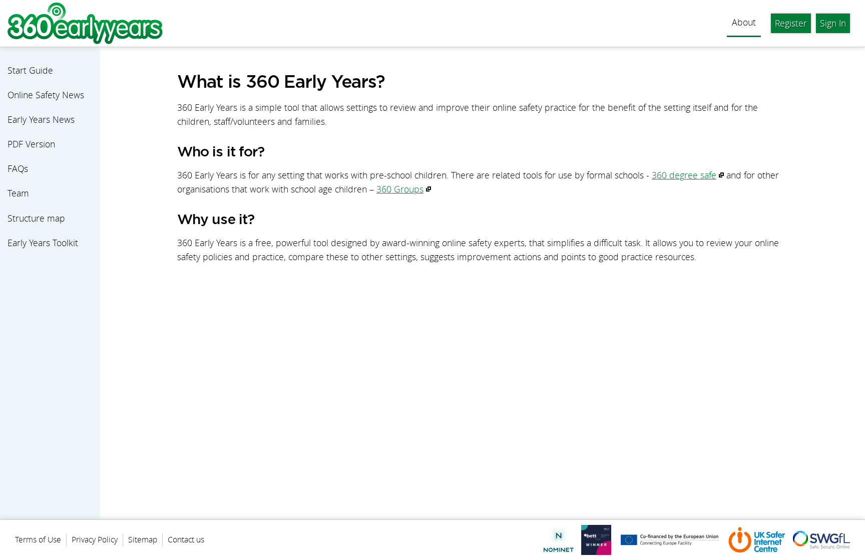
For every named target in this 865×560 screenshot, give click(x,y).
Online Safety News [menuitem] (46, 95)
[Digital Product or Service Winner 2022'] (596, 540)
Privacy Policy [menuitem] (95, 539)
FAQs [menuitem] (18, 168)
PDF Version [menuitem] (31, 144)
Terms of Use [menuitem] (38, 539)
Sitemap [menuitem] (142, 539)
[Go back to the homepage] (85, 23)
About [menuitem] (744, 22)
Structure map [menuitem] (36, 218)
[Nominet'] (559, 539)
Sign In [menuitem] (833, 23)
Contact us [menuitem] (186, 539)
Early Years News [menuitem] (41, 119)
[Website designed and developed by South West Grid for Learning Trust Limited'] (670, 540)
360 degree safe (684, 175)
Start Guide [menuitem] (30, 70)
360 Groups (399, 189)
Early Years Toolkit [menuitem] (43, 243)
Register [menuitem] (791, 23)
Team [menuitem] (18, 193)
